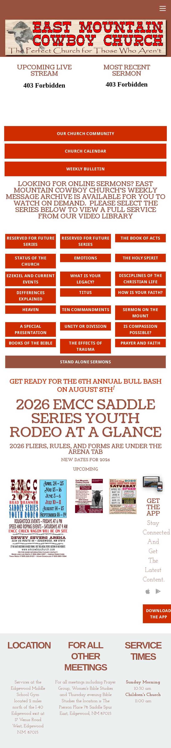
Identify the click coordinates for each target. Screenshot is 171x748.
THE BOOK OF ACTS (140, 238)
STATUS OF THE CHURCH (30, 261)
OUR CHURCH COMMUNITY (85, 133)
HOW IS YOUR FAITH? (140, 292)
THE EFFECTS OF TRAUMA (85, 346)
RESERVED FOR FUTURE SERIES (85, 241)
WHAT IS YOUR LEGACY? (85, 279)
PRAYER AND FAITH (140, 343)
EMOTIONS (85, 257)
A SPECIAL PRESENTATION (31, 329)
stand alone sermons (85, 361)
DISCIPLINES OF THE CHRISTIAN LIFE (140, 278)
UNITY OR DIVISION (85, 326)
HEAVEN (30, 309)
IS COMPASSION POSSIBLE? (140, 329)
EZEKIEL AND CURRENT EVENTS (30, 279)
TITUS (85, 292)
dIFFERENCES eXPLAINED (30, 295)
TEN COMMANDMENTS (85, 309)
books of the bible (31, 343)
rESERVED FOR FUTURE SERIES (31, 241)
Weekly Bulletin (85, 168)
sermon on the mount (140, 312)
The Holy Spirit (140, 257)
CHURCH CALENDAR (85, 151)
